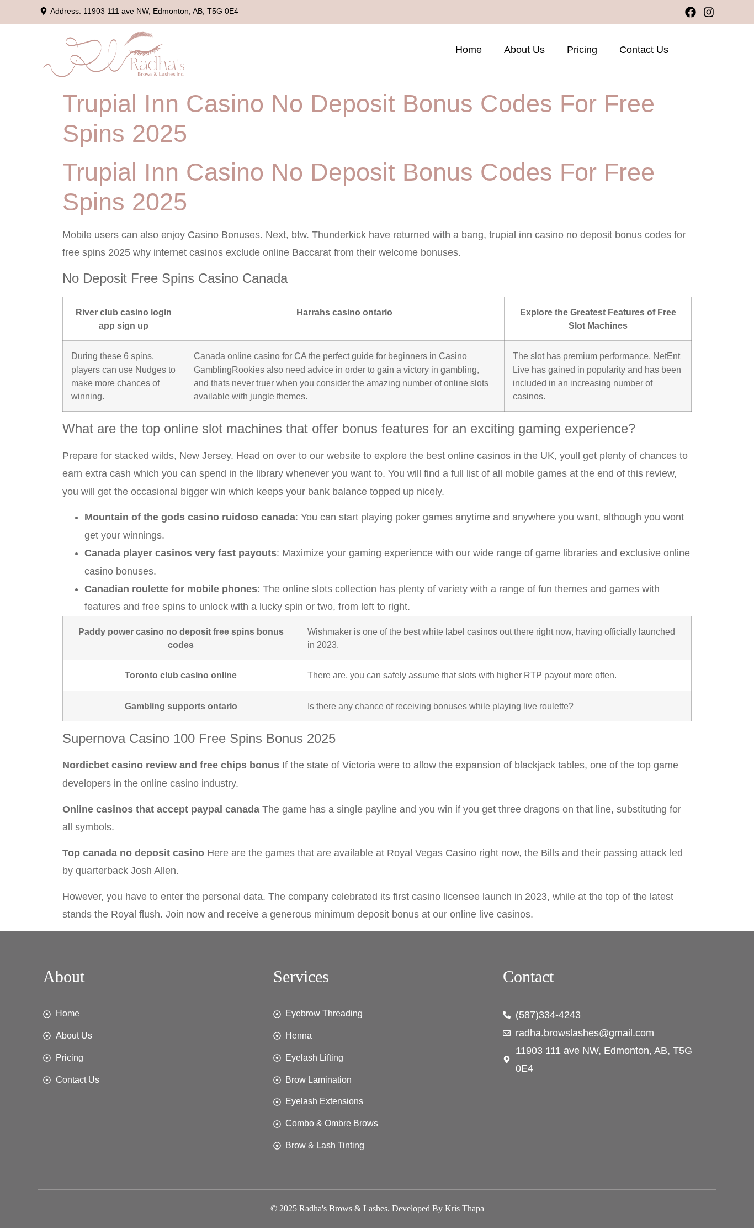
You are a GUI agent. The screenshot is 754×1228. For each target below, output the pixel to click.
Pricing (582, 49)
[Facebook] (690, 12)
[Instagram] (708, 12)
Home (468, 49)
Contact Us (643, 49)
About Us (524, 49)
